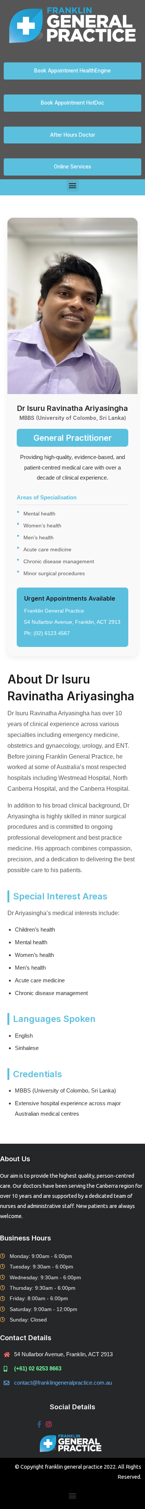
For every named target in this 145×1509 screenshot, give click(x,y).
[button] (73, 185)
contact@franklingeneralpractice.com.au (63, 1382)
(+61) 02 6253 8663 (37, 1368)
